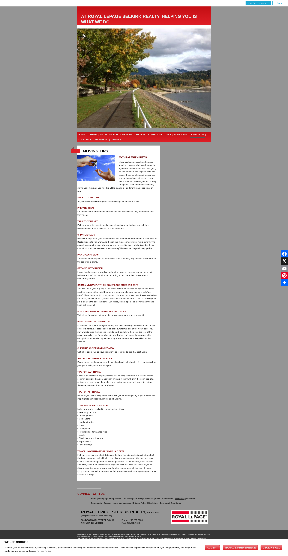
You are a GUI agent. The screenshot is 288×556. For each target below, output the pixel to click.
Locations (84, 139)
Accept (212, 547)
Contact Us (155, 134)
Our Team (126, 134)
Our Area (140, 134)
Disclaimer (153, 503)
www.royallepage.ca (122, 503)
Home (81, 134)
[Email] (284, 268)
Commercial (101, 139)
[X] (284, 261)
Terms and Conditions (170, 503)
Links (168, 134)
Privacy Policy (44, 551)
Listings (92, 134)
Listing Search (109, 134)
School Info (181, 134)
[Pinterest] (284, 275)
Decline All (271, 547)
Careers (116, 139)
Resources (197, 134)
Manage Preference (240, 547)
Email (152, 520)
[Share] (284, 282)
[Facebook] (284, 253)
